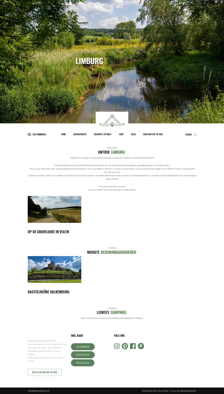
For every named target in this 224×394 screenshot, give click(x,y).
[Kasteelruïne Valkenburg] (54, 269)
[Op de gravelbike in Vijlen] (54, 209)
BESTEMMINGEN (82, 346)
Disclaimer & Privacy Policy (155, 390)
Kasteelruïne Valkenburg (48, 291)
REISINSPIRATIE (82, 354)
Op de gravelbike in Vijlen (48, 231)
